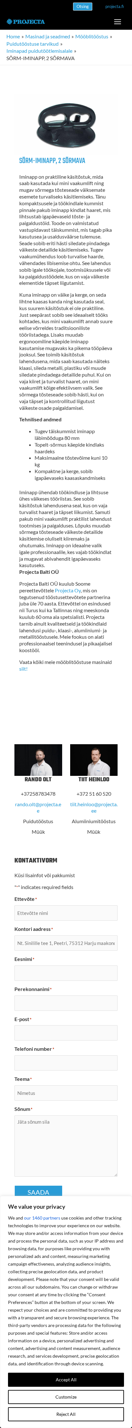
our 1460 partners (42, 1218)
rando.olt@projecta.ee (38, 807)
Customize (66, 1397)
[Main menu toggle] (118, 22)
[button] (82, 7)
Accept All (66, 1379)
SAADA (38, 1192)
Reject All (66, 1414)
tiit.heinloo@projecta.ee (94, 807)
